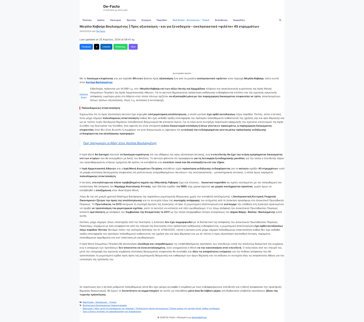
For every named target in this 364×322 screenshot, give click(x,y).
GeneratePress (199, 317)
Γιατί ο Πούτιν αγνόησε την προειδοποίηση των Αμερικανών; (112, 311)
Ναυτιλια (131, 20)
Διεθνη (100, 20)
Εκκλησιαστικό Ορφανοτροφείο (111, 305)
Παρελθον (162, 20)
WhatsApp (120, 46)
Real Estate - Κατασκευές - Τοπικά (99, 302)
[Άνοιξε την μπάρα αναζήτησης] (280, 20)
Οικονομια (115, 20)
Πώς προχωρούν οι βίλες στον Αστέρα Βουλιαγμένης (120, 143)
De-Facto (111, 6)
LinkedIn (106, 46)
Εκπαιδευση (221, 20)
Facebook (86, 46)
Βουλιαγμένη (89, 305)
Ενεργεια (146, 20)
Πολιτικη (87, 20)
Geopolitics (239, 20)
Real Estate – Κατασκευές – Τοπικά (191, 20)
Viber (133, 46)
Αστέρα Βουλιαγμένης (99, 82)
